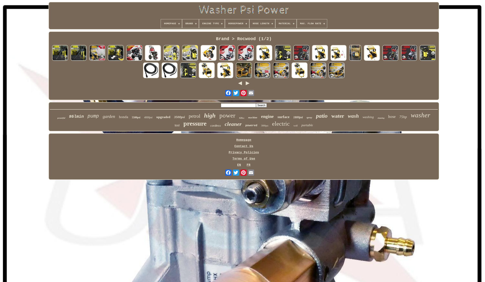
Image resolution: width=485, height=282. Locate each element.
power (227, 115)
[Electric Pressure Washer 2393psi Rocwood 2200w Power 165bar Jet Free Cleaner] (60, 53)
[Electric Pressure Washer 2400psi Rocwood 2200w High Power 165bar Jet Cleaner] (190, 53)
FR (248, 165)
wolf (295, 125)
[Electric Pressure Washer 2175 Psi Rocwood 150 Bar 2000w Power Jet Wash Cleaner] (115, 53)
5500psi (136, 117)
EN (239, 165)
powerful (61, 118)
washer (420, 115)
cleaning (381, 118)
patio (322, 116)
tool (177, 125)
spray (309, 117)
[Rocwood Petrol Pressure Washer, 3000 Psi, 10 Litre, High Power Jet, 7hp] (320, 53)
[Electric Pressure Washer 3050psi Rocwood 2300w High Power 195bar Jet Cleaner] (283, 53)
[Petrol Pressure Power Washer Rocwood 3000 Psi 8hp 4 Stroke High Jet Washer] (206, 70)
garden (109, 116)
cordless (215, 125)
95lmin (76, 116)
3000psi (264, 125)
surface (283, 117)
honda (123, 117)
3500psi (179, 117)
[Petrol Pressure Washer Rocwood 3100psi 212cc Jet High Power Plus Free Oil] (301, 53)
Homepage (243, 140)
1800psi (298, 117)
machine (252, 117)
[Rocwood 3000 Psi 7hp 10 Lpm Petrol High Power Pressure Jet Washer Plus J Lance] (338, 53)
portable (307, 125)
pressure (195, 123)
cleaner (233, 124)
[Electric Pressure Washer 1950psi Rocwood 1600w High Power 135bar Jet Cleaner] (78, 53)
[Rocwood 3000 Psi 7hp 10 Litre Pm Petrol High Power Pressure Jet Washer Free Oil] (262, 70)
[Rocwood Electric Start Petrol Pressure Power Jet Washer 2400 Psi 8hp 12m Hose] (281, 70)
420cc (241, 118)
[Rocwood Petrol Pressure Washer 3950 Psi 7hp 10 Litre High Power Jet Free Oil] (97, 53)
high (210, 115)
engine (267, 116)
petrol (194, 116)
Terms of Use (243, 158)
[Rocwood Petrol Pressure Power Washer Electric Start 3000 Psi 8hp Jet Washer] (243, 70)
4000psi (148, 117)
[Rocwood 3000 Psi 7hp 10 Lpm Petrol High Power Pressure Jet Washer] (355, 53)
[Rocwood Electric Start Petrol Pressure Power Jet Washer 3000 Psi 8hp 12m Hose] (208, 53)
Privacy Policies (244, 152)
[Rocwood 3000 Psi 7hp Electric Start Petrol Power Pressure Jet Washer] (372, 53)
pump (93, 116)
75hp (403, 117)
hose (392, 116)
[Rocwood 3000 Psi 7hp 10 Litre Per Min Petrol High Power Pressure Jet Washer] (264, 53)
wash (353, 116)
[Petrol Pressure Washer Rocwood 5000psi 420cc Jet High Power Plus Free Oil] (134, 53)
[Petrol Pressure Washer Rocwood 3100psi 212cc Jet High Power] (153, 53)
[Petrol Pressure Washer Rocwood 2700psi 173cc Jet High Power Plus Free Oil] (227, 53)
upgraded (163, 117)
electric (281, 123)
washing (368, 117)
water (337, 116)
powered (251, 125)
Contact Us (243, 146)
